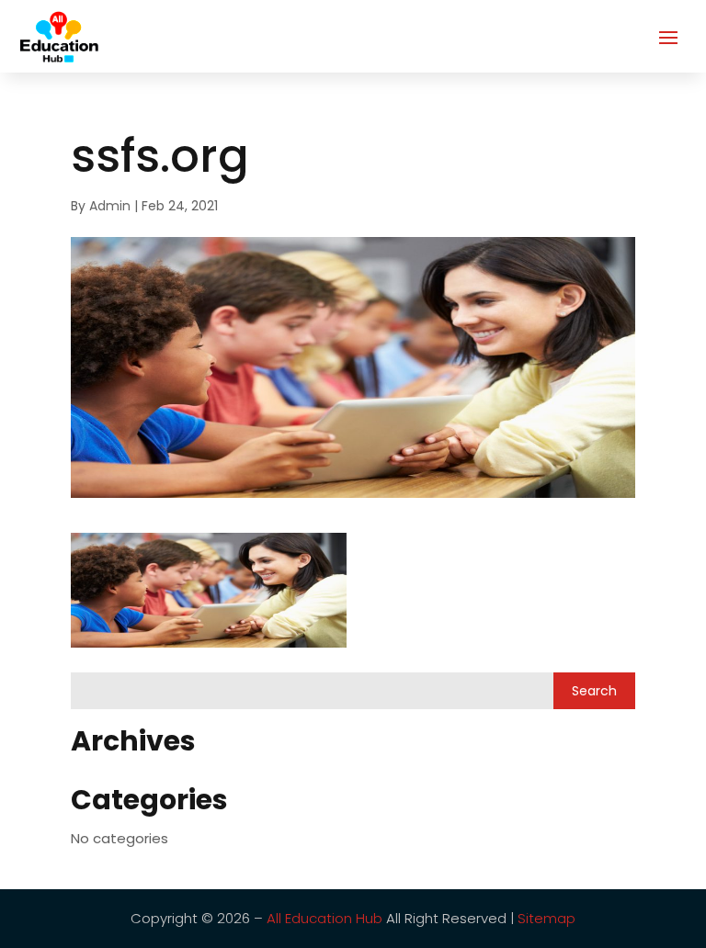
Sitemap (546, 918)
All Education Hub (324, 918)
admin (110, 206)
